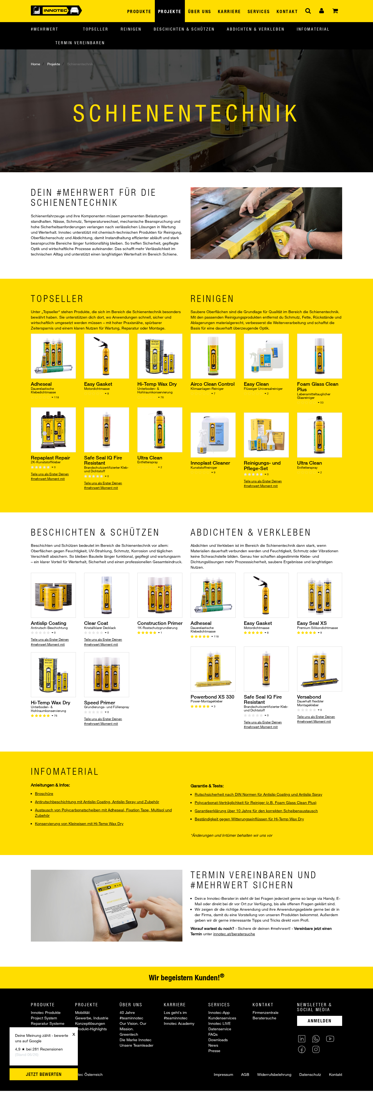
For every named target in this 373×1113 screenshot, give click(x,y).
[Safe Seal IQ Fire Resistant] (106, 429)
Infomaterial (313, 28)
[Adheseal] (53, 356)
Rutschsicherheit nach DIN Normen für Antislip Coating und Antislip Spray (258, 794)
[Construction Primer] (159, 595)
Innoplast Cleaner (210, 463)
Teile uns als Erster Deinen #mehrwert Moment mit (50, 476)
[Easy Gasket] (106, 356)
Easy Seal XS (312, 623)
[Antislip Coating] (53, 595)
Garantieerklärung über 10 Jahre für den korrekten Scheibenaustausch (256, 810)
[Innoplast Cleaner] (213, 434)
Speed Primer (99, 702)
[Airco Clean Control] (213, 356)
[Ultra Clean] (159, 429)
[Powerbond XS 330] (213, 668)
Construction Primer (159, 623)
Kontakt (335, 1074)
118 (56, 397)
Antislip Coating (48, 623)
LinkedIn (301, 1038)
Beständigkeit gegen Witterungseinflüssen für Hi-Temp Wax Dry (249, 819)
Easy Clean (256, 384)
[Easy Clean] (266, 356)
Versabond (309, 697)
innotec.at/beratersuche (234, 933)
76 (162, 397)
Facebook (301, 1049)
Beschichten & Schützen (184, 28)
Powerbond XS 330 (212, 697)
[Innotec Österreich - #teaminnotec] (56, 10)
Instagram (316, 1049)
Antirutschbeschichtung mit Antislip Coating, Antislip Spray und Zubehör (97, 801)
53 (321, 402)
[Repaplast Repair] (53, 429)
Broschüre (44, 793)
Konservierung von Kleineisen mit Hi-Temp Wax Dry (79, 823)
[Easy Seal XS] (319, 595)
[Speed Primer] (106, 674)
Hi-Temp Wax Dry (157, 384)
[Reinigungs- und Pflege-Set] (266, 434)
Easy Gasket (98, 384)
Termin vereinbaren (80, 42)
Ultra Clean (149, 458)
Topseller (95, 28)
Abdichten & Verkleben (256, 28)
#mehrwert (44, 28)
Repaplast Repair (50, 458)
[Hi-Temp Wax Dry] (159, 356)
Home (35, 64)
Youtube (330, 1038)
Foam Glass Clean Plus (317, 386)
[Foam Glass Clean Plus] (319, 356)
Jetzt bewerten (44, 1074)
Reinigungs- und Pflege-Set (262, 465)
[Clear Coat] (106, 595)
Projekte (53, 64)
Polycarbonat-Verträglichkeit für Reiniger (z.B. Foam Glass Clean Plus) (255, 802)
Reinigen (131, 28)
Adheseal (41, 384)
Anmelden (319, 1020)
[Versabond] (319, 668)
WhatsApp (316, 1038)
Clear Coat (96, 623)
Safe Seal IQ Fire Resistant (103, 460)
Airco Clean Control (213, 384)
